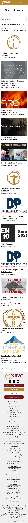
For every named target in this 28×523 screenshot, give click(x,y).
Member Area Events (14, 406)
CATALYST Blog (14, 452)
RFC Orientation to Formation (12, 163)
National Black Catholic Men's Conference (12, 298)
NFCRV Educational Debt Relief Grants (14, 443)
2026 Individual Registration (14, 491)
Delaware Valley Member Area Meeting (12, 54)
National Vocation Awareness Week (12, 329)
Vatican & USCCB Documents (14, 434)
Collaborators (14, 477)
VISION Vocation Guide (14, 450)
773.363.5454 (19, 509)
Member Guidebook (14, 424)
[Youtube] (18, 381)
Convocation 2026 (14, 416)
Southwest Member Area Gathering (10, 189)
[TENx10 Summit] (14, 233)
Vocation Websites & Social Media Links (14, 432)
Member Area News (14, 459)
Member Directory (14, 430)
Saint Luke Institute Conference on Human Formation (13, 82)
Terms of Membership (7, 516)
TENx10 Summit (7, 244)
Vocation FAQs (14, 437)
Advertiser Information (13, 461)
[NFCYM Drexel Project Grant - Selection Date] (14, 259)
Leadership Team (14, 473)
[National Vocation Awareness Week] (14, 318)
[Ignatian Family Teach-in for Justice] (14, 345)
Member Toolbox (14, 422)
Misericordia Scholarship (13, 441)
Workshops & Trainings (14, 412)
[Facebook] (14, 381)
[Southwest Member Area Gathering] (14, 178)
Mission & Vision (14, 468)
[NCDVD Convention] (14, 127)
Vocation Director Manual (14, 426)
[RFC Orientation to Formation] (14, 152)
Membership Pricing (14, 488)
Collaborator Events (13, 414)
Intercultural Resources (14, 428)
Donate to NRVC (14, 501)
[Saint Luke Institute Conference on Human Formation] (14, 70)
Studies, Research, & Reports (14, 457)
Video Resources (14, 439)
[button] (5, 368)
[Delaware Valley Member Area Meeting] (14, 42)
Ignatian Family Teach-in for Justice (11, 357)
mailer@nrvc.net (14, 510)
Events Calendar (14, 404)
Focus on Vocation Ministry (14, 455)
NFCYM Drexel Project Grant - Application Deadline (12, 217)
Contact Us (14, 481)
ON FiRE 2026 (6, 110)
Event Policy (22, 514)
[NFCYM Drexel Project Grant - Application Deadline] (14, 206)
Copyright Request (20, 516)
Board (14, 470)
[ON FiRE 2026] (14, 100)
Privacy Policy (13, 514)
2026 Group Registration (14, 492)
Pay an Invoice (14, 517)
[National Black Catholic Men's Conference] (14, 287)
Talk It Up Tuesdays (14, 408)
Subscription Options (13, 463)
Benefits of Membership (14, 486)
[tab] (5, 24)
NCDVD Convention (8, 137)
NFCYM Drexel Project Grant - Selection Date (12, 271)
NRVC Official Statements (14, 479)
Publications (14, 446)
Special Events (14, 410)
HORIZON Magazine (14, 448)
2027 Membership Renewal (14, 493)
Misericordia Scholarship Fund (14, 499)
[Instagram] (10, 381)
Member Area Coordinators (14, 475)
